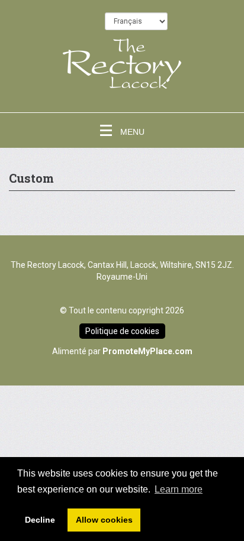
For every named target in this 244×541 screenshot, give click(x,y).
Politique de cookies (122, 331)
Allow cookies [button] (104, 519)
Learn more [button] (179, 489)
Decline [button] (40, 519)
